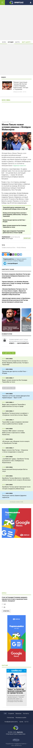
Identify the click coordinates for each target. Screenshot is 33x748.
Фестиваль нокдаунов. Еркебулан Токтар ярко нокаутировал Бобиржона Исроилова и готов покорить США (16, 275)
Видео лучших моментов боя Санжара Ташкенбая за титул (14, 226)
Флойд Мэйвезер (21, 247)
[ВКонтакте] (2, 254)
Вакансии (18, 713)
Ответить (6, 611)
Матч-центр (26, 42)
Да (4, 607)
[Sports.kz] (16, 2)
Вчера (4, 42)
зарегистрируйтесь (23, 343)
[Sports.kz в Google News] (16, 537)
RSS (27, 721)
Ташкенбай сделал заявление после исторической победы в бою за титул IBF (15, 208)
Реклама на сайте (21, 717)
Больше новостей (16, 502)
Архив (21, 721)
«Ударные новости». (19, 166)
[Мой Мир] (7, 254)
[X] (10, 254)
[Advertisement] (16, 23)
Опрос (4, 593)
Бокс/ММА (6, 100)
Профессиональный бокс (9, 247)
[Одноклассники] (5, 254)
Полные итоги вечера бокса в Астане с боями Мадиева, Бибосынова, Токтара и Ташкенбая (15, 214)
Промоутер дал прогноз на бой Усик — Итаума (14, 220)
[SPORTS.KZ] (16, 638)
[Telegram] (20, 254)
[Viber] (13, 254)
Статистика (10, 717)
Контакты (26, 713)
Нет (5, 604)
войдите (11, 343)
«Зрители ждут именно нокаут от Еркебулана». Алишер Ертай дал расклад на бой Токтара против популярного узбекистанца (16, 300)
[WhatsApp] (15, 254)
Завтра (17, 42)
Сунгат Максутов (15, 237)
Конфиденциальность (11, 721)
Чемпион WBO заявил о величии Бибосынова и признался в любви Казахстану (13, 432)
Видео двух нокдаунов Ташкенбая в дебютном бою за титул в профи (14, 231)
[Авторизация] (31, 2)
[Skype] (18, 254)
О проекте (11, 713)
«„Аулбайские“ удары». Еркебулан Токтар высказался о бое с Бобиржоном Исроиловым (15, 460)
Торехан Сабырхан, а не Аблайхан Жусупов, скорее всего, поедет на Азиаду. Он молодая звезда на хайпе (15, 283)
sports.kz (27, 238)
